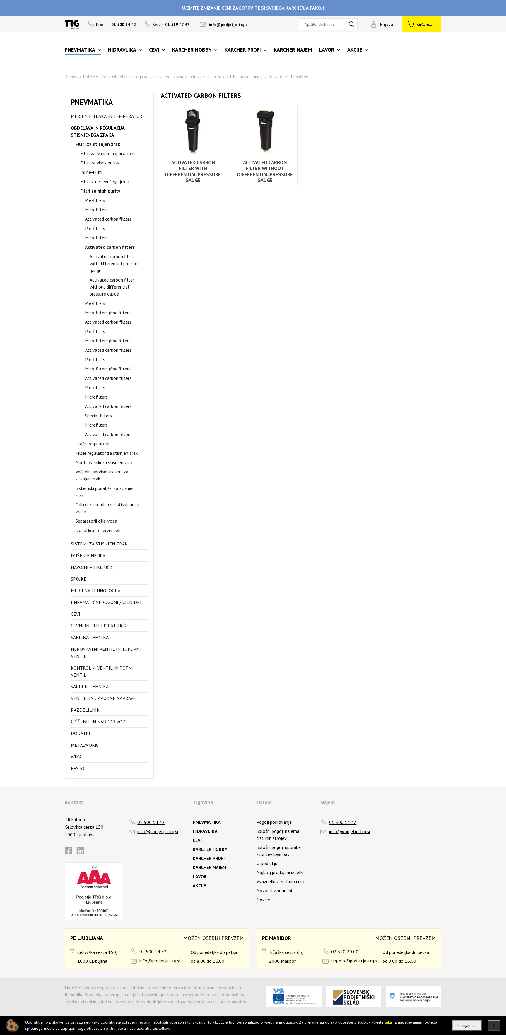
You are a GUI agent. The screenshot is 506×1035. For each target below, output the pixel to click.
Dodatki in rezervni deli (98, 530)
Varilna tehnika (90, 637)
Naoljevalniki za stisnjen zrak (104, 462)
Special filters (98, 415)
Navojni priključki (92, 567)
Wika (76, 757)
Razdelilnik (85, 710)
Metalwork (84, 745)
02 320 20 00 (344, 952)
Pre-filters (95, 200)
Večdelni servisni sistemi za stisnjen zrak (102, 475)
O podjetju (267, 863)
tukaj (389, 1022)
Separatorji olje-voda (96, 521)
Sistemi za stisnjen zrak (99, 544)
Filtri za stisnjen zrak (206, 76)
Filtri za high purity (246, 76)
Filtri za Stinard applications (107, 153)
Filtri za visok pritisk (99, 163)
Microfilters (96, 209)
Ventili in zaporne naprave (103, 698)
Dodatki (80, 733)
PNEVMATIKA (94, 76)
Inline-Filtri (91, 172)
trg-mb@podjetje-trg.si (354, 961)
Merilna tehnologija (95, 590)
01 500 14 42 (151, 822)
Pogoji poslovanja (274, 822)
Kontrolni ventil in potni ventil (102, 671)
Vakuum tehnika (90, 686)
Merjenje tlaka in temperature (108, 116)
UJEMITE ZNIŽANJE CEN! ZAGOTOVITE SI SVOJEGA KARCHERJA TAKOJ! (253, 8)
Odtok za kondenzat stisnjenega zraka (107, 508)
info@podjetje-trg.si (229, 24)
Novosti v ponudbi (274, 890)
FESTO (77, 768)
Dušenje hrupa (88, 555)
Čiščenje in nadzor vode (99, 722)
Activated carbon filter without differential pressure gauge (112, 287)
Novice (263, 899)
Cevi (75, 614)
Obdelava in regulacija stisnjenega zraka (147, 76)
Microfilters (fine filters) (108, 312)
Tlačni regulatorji (92, 444)
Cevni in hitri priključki (99, 626)
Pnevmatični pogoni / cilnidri (106, 602)
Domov (71, 76)
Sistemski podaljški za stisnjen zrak (105, 491)
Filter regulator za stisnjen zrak (107, 453)
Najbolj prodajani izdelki (280, 872)
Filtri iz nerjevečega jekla (104, 181)
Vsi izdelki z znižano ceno (281, 881)
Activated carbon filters (289, 76)
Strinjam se (467, 1025)
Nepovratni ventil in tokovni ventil (106, 652)
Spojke (78, 579)
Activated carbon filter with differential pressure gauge (115, 263)
